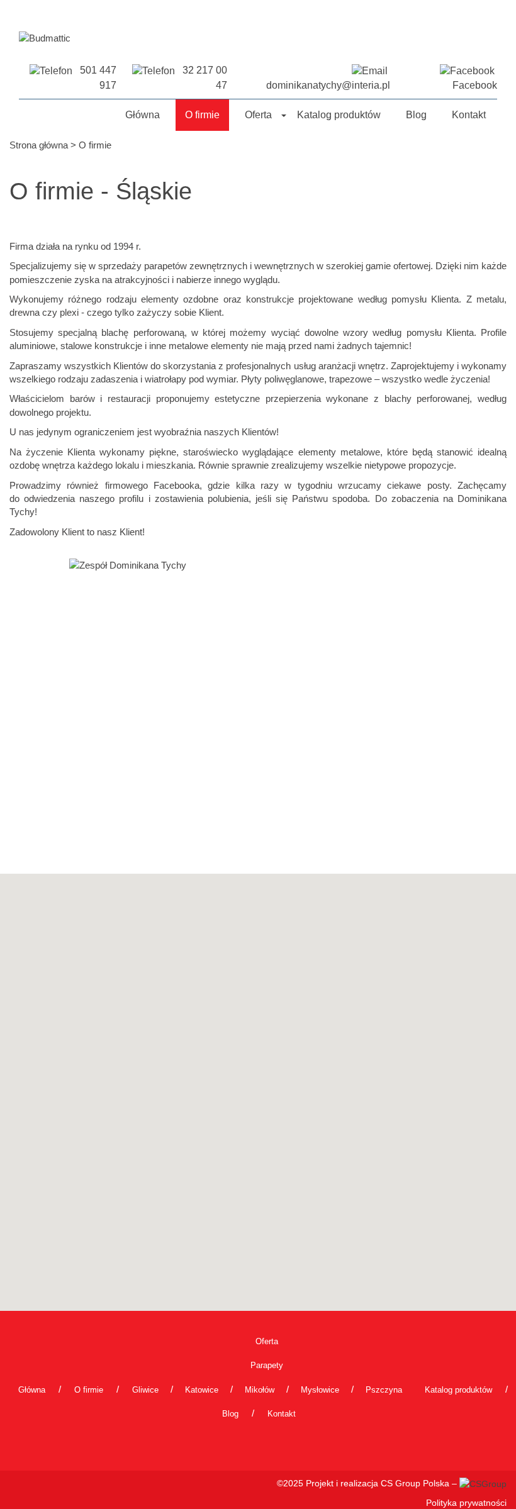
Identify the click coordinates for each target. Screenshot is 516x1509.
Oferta (258, 114)
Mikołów (259, 1390)
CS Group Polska (415, 1483)
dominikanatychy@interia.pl (328, 85)
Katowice (201, 1390)
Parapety (266, 1365)
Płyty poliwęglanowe (282, 379)
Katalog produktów (339, 114)
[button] (283, 115)
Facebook (474, 85)
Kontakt (469, 114)
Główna (142, 114)
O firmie (202, 114)
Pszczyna (384, 1390)
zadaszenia (114, 379)
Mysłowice (320, 1390)
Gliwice (145, 1390)
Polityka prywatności (466, 1503)
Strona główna (38, 145)
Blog (416, 114)
